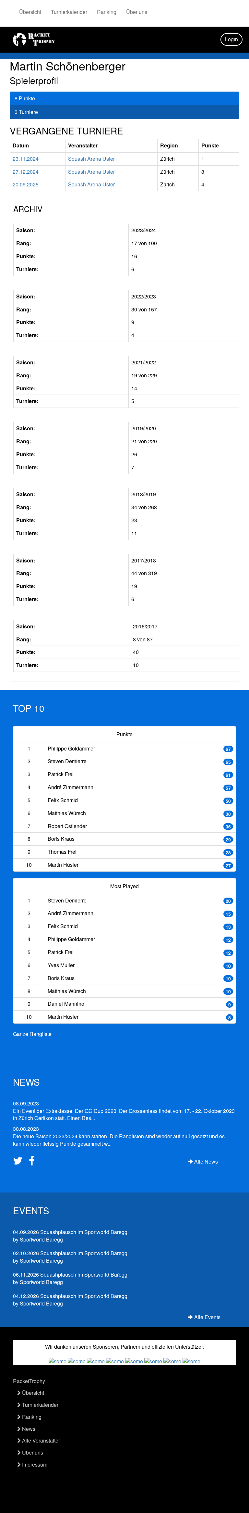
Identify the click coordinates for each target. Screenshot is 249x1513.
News (28, 1428)
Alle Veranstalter (40, 1440)
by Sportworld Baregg (70, 1235)
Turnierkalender (69, 12)
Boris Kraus (61, 838)
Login (231, 39)
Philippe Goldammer (71, 748)
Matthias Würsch (67, 813)
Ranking (106, 12)
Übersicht (30, 12)
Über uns (136, 12)
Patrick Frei (61, 774)
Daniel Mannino (66, 1003)
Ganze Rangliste (32, 1034)
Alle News (205, 1161)
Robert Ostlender (67, 826)
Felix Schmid (63, 800)
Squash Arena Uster (91, 158)
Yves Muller (61, 965)
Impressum (34, 1464)
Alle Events (206, 1317)
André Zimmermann (70, 787)
